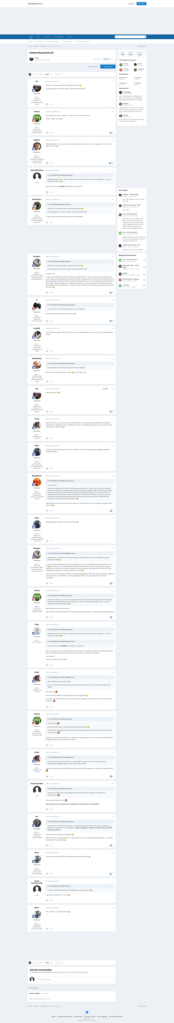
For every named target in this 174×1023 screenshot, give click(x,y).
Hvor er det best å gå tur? (130, 214)
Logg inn (131, 3)
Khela (140, 63)
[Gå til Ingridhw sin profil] (135, 69)
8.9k (37, 491)
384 (37, 127)
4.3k (37, 640)
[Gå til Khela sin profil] (135, 64)
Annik (36, 419)
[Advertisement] (87, 21)
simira (126, 216)
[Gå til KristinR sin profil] (37, 335)
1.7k (37, 315)
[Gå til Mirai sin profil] (37, 859)
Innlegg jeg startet (68, 41)
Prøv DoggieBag (59, 37)
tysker (124, 281)
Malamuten (126, 269)
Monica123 (36, 199)
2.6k (37, 344)
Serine (126, 234)
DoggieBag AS (87, 1018)
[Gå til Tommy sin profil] (37, 118)
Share (98, 59)
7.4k (37, 97)
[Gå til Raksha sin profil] (37, 146)
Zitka (37, 624)
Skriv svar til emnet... (45, 979)
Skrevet (134, 196)
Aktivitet (30, 41)
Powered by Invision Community (87, 1020)
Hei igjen (125, 273)
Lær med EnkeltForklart (116, 1016)
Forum (31, 37)
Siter (51, 104)
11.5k (37, 155)
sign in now (69, 972)
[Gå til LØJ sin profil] (120, 245)
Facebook (69, 37)
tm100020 (127, 69)
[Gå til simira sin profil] (120, 214)
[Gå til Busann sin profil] (120, 195)
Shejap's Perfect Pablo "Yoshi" (132, 205)
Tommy (37, 111)
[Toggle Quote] (48, 175)
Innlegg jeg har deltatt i (52, 41)
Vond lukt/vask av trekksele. (131, 279)
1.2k (37, 374)
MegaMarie (36, 476)
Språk (53, 1016)
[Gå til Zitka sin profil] (37, 631)
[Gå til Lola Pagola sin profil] (120, 92)
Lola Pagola (127, 92)
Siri (36, 817)
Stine (37, 446)
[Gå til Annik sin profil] (37, 425)
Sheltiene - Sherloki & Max (130, 194)
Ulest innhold (39, 41)
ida (37, 58)
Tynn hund (126, 285)
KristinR (37, 328)
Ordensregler (78, 1016)
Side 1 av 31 (58, 74)
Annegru (36, 256)
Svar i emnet (108, 66)
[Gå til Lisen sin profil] (120, 285)
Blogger (38, 37)
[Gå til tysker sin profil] (120, 279)
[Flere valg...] (112, 81)
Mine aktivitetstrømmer (82, 41)
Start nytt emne (92, 66)
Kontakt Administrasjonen (65, 1016)
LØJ (125, 246)
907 (37, 434)
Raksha (37, 140)
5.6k (37, 461)
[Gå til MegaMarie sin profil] (37, 482)
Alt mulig (46, 60)
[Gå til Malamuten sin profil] (120, 266)
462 (37, 272)
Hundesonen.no (35, 3)
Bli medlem (141, 3)
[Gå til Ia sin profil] (37, 306)
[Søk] (144, 36)
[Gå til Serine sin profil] (120, 233)
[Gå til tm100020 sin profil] (120, 69)
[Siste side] (51, 74)
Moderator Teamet (89, 1016)
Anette (125, 115)
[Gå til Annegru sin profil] (37, 263)
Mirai (37, 852)
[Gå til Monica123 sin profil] (37, 206)
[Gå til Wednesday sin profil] (37, 365)
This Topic (137, 36)
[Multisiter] (47, 104)
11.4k (37, 868)
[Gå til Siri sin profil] (37, 823)
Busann (126, 196)
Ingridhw (141, 69)
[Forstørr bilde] (80, 85)
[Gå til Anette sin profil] (120, 115)
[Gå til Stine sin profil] (37, 452)
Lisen (124, 286)
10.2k (37, 832)
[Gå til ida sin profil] (31, 59)
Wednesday (37, 358)
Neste (47, 74)
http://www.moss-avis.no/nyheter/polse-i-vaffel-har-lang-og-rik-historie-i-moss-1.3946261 (72, 804)
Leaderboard (47, 37)
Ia (36, 300)
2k (38, 215)
